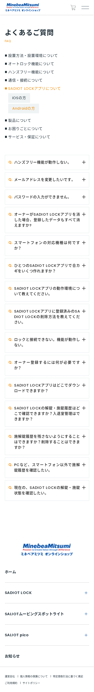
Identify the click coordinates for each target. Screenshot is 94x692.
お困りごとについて (25, 129)
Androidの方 (23, 108)
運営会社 (10, 676)
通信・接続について (25, 80)
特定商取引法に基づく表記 (68, 676)
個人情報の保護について (34, 676)
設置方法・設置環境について (33, 56)
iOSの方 (19, 98)
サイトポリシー (31, 683)
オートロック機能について (31, 64)
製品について (19, 120)
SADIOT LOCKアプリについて (34, 88)
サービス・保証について (29, 137)
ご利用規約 (11, 683)
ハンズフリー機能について (31, 72)
